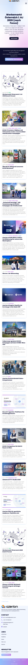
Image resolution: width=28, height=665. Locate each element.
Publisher (3, 636)
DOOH (13, 128)
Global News (15, 235)
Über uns (3, 642)
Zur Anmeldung (6, 654)
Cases (9, 128)
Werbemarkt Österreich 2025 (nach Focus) (12, 551)
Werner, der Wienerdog (10, 273)
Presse (19, 128)
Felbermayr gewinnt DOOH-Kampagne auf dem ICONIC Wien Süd (13, 342)
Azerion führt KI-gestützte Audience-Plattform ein (11, 512)
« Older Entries (4, 601)
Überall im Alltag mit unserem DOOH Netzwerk (12, 167)
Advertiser (3, 634)
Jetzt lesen (14, 38)
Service (3, 644)
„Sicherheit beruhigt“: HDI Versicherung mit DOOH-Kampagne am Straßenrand (12, 204)
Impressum (24, 659)
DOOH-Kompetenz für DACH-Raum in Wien (12, 447)
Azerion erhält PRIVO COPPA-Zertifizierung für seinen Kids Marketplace (12, 239)
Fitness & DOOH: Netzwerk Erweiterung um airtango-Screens (11, 586)
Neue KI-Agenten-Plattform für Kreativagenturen (13, 412)
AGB (14, 661)
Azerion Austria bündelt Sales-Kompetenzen (13, 379)
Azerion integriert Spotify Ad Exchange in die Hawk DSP (12, 306)
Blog (9, 92)
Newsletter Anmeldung (14, 59)
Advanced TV (11, 477)
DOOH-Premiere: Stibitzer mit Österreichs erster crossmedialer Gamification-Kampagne (14, 131)
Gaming (10, 235)
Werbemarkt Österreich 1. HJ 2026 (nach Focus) (14, 19)
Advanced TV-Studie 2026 (11, 480)
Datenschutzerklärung (6, 659)
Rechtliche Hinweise (16, 659)
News (16, 128)
